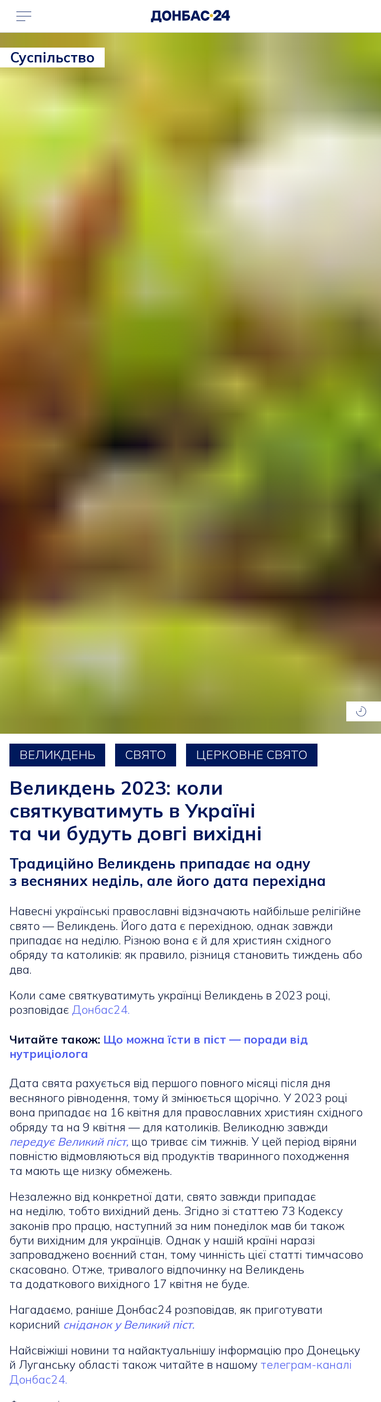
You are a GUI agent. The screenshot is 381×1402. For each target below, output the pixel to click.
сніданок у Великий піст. (128, 1324)
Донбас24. (101, 1009)
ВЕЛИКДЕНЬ (57, 754)
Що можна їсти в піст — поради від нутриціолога (158, 1046)
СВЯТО (145, 754)
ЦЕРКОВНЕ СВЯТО (252, 754)
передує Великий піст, (68, 1141)
